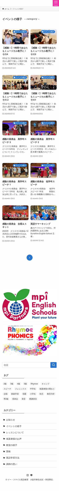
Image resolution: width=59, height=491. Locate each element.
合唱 (5, 393)
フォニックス (20, 388)
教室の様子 (11, 445)
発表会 (15, 398)
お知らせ (10, 419)
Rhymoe (34, 383)
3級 (11, 383)
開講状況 (33, 398)
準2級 (6, 398)
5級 (25, 383)
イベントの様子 (14, 426)
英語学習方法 (12, 457)
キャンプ (45, 383)
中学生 (33, 388)
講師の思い (11, 463)
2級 (5, 383)
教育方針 (51, 393)
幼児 (41, 393)
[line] (31, 475)
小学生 (33, 393)
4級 (18, 383)
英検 (8, 451)
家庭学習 (15, 393)
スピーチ (7, 388)
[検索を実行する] (53, 365)
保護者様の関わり (47, 388)
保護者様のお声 (14, 438)
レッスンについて (15, 432)
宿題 (24, 393)
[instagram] (27, 475)
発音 (23, 398)
